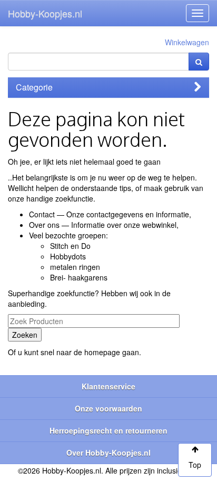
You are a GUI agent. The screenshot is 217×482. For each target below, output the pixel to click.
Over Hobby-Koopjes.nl (108, 452)
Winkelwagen (187, 42)
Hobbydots (68, 256)
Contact (42, 214)
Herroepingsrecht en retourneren (108, 430)
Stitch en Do (70, 245)
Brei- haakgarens (78, 277)
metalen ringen (75, 267)
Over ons (44, 224)
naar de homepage (88, 352)
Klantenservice (108, 386)
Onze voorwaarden (108, 408)
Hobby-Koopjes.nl (45, 13)
